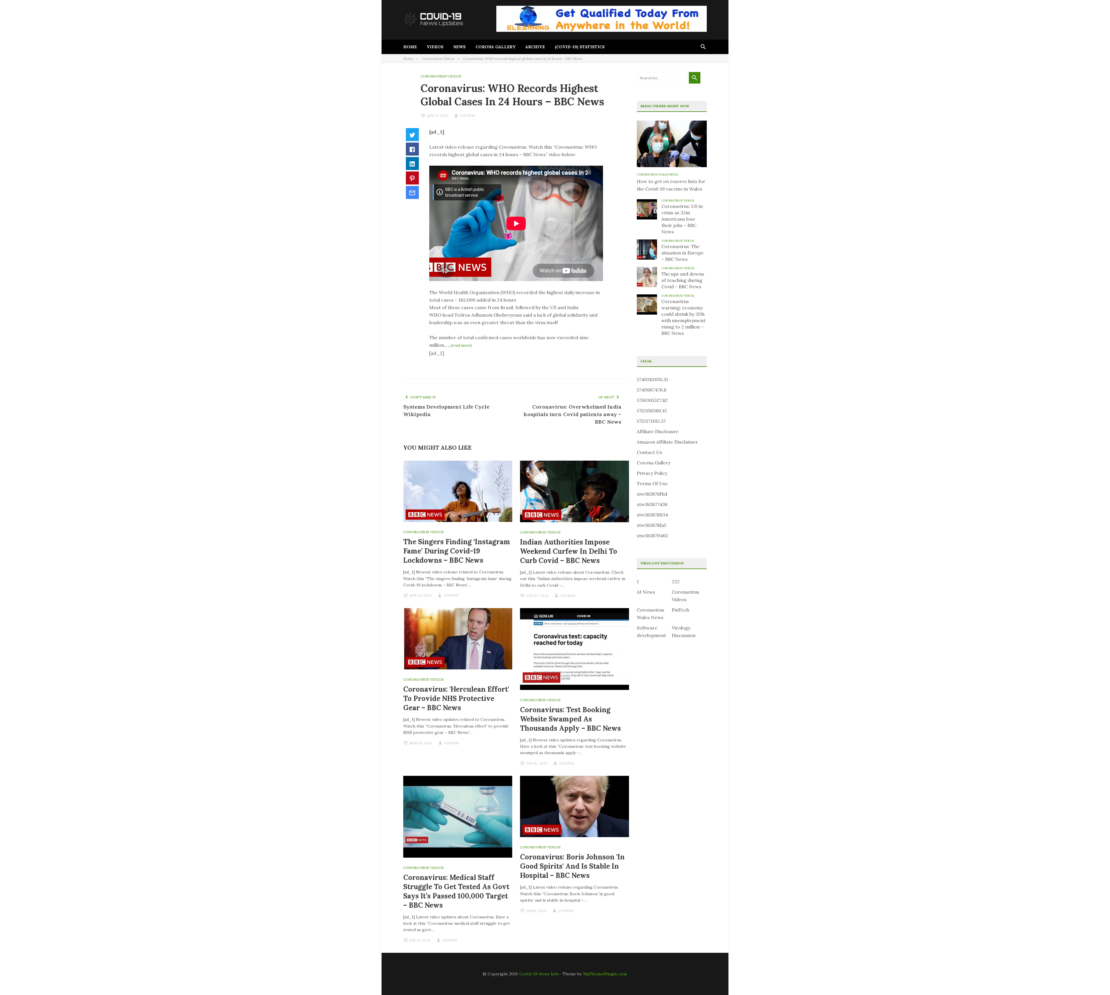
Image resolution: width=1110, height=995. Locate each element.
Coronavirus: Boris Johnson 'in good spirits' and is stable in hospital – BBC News (572, 866)
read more (461, 345)
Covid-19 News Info (539, 973)
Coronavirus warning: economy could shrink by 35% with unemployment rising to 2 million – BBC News (683, 317)
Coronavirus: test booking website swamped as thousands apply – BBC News (570, 719)
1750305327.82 (652, 400)
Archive (535, 46)
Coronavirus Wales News (657, 174)
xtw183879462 (652, 535)
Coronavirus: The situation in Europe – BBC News (682, 252)
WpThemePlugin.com (605, 973)
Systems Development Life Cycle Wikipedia (446, 410)
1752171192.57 (651, 421)
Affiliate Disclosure (657, 431)
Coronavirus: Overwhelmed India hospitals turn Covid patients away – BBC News (572, 414)
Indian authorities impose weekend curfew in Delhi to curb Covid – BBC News (568, 551)
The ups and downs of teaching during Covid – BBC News (682, 280)
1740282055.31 (652, 379)
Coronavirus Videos (441, 76)
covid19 (467, 115)
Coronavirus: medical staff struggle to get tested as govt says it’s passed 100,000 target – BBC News (456, 891)
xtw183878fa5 (651, 525)
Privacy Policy (652, 473)
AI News (646, 592)
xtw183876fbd (652, 494)
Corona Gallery (495, 46)
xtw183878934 (652, 515)
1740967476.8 (651, 390)
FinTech (680, 610)
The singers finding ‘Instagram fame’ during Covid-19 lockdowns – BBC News (456, 551)
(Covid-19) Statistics (580, 46)
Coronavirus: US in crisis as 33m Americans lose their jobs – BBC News (682, 219)
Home (410, 46)
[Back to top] (1093, 978)
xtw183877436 (652, 504)
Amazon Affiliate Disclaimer (667, 442)
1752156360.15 (652, 410)
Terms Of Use (652, 483)
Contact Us (649, 452)
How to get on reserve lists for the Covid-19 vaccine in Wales (671, 185)
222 (676, 581)
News (459, 46)
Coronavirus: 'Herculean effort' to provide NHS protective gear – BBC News (456, 698)
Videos (435, 46)
